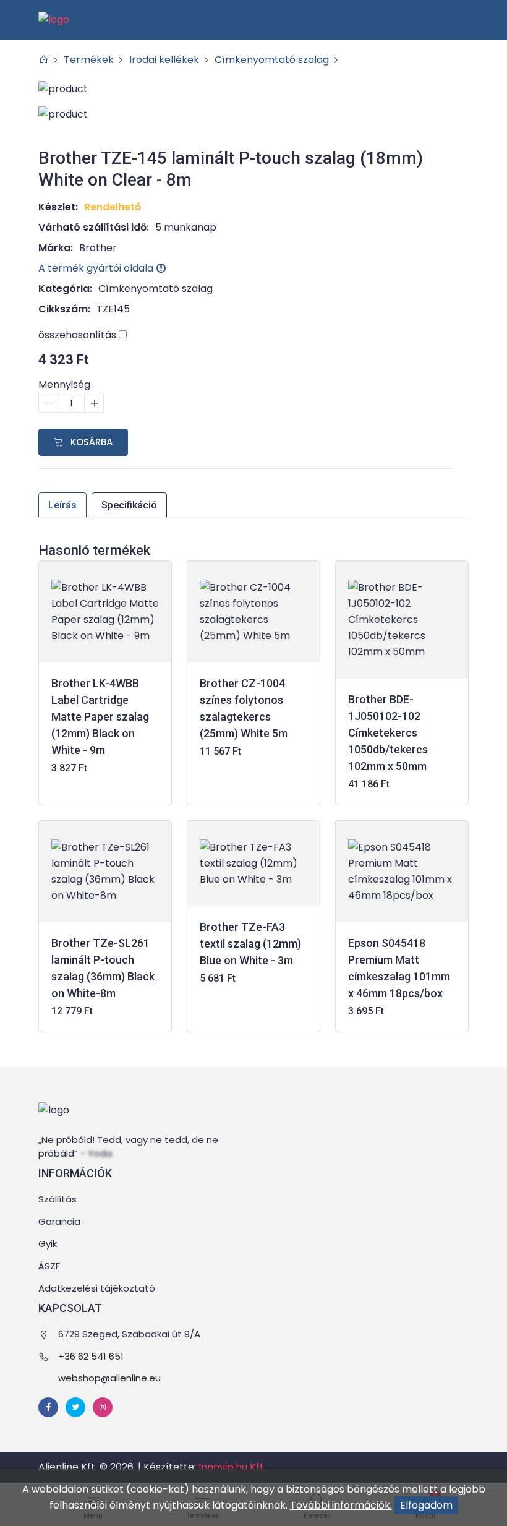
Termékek (89, 60)
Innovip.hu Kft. (232, 1467)
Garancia (59, 1221)
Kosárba (90, 441)
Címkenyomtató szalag (272, 60)
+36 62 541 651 (91, 1356)
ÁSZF (49, 1265)
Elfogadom (426, 1505)
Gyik (47, 1243)
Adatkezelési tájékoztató (96, 1288)
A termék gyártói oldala (97, 268)
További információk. (341, 1505)
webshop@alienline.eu (109, 1377)
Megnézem (105, 719)
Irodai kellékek (164, 60)
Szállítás (57, 1199)
